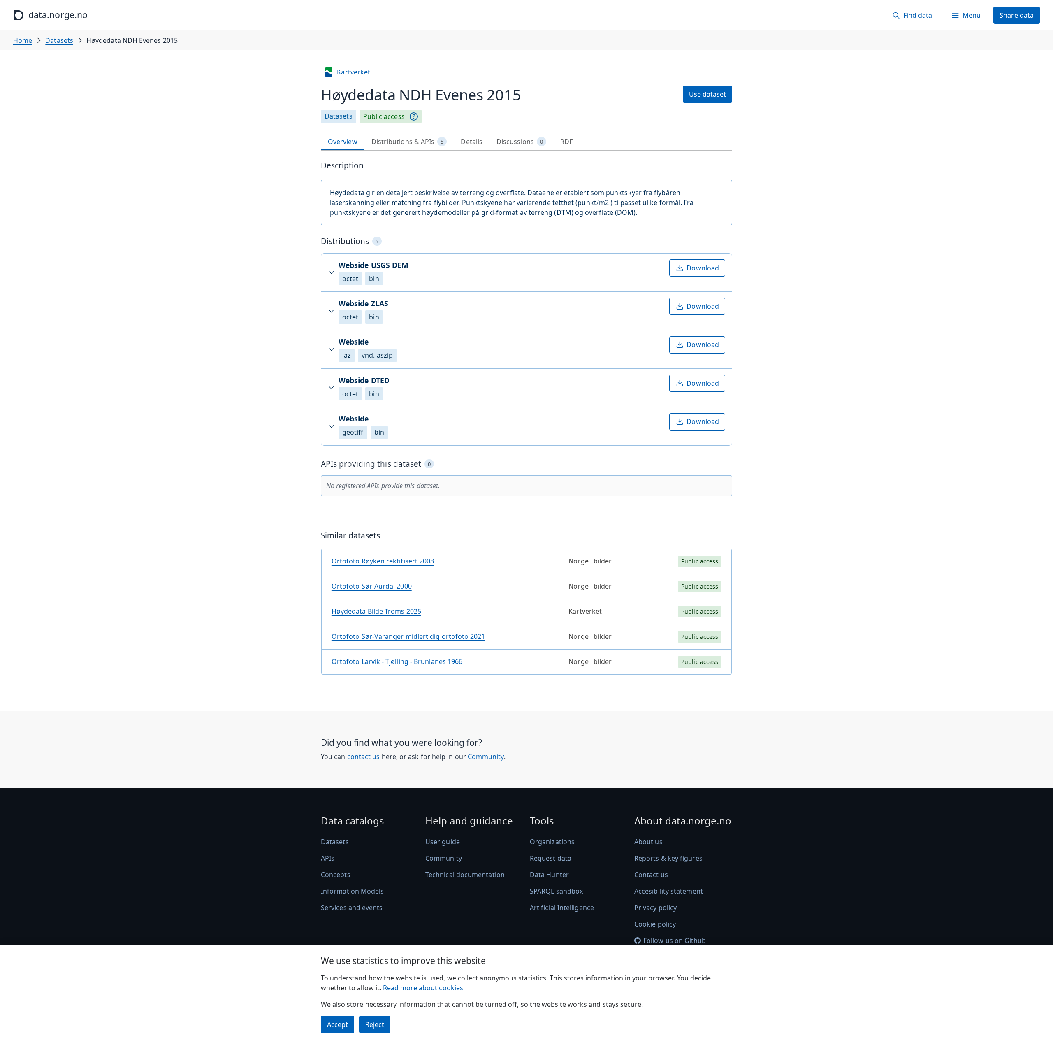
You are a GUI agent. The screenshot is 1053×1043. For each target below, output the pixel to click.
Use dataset (707, 94)
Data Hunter (549, 874)
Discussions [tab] (519, 141)
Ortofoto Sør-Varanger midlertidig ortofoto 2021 (408, 636)
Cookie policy (655, 924)
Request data (550, 858)
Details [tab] (471, 141)
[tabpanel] (526, 421)
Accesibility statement (668, 891)
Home (22, 40)
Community (486, 756)
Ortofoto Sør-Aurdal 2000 (372, 586)
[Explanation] (414, 116)
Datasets (59, 40)
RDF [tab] (566, 141)
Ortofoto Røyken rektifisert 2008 (383, 561)
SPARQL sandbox (556, 891)
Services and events (352, 907)
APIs (327, 858)
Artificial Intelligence (562, 907)
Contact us (651, 874)
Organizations (552, 841)
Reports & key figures (668, 858)
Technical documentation (465, 874)
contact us (363, 756)
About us (648, 841)
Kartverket (353, 72)
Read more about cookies (423, 987)
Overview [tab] (342, 141)
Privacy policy (655, 907)
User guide (442, 841)
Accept (337, 1024)
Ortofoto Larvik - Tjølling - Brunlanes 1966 (397, 661)
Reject (374, 1024)
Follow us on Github (674, 940)
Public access (384, 116)
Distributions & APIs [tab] (407, 141)
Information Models (352, 891)
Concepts (335, 874)
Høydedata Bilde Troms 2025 (376, 611)
